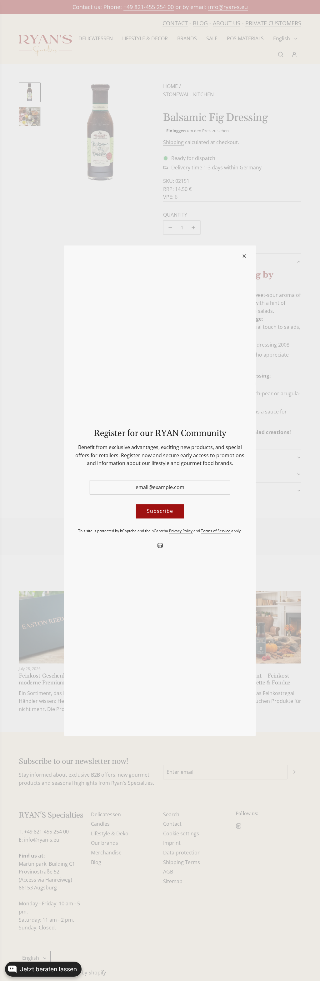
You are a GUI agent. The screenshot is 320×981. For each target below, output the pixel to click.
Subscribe (160, 511)
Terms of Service (215, 530)
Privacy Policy (180, 530)
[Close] (244, 256)
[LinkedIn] (160, 545)
